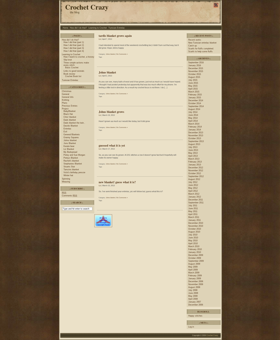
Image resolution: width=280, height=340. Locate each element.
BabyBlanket (70, 111)
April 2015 (193, 89)
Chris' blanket (70, 117)
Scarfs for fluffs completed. (201, 48)
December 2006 (195, 305)
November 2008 (195, 284)
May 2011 (192, 211)
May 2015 (193, 86)
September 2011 (196, 202)
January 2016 (194, 65)
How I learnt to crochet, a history (79, 57)
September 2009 (196, 261)
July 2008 (192, 290)
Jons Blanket (70, 143)
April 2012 (193, 191)
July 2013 (192, 147)
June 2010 (193, 237)
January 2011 (194, 220)
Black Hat (68, 114)
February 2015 (195, 94)
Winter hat (68, 175)
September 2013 (196, 141)
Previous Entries (69, 106)
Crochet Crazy (86, 7)
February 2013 (195, 162)
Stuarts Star (69, 166)
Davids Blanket (71, 126)
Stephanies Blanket (73, 163)
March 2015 (193, 91)
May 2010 (193, 240)
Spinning (66, 179)
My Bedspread (70, 152)
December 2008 (195, 281)
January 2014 (194, 129)
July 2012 (192, 182)
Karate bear (69, 146)
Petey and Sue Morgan (74, 155)
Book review (69, 74)
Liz (100, 39)
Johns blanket (70, 140)
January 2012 (194, 197)
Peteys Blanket (71, 158)
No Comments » (122, 54)
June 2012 (193, 185)
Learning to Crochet (97, 28)
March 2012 (193, 194)
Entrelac (67, 128)
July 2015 (192, 80)
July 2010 (192, 234)
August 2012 (194, 179)
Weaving (66, 181)
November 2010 (195, 226)
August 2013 (194, 144)
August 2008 (194, 287)
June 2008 (193, 293)
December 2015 (195, 68)
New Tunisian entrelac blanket (202, 43)
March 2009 (193, 272)
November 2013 (195, 135)
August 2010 (194, 232)
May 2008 (193, 296)
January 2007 (194, 302)
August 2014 (194, 109)
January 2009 (194, 278)
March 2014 (193, 124)
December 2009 (195, 255)
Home (65, 28)
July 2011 (192, 205)
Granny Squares (71, 137)
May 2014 (193, 118)
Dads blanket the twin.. (74, 123)
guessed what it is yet (112, 145)
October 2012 (194, 173)
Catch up (192, 45)
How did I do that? (78, 28)
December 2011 (195, 199)
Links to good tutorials (74, 71)
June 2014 (193, 115)
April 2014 (193, 121)
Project (65, 108)
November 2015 (195, 71)
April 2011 (193, 214)
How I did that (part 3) (74, 48)
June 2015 (193, 83)
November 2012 (195, 170)
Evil (65, 131)
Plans (64, 103)
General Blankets (72, 134)
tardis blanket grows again (115, 35)
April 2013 (193, 156)
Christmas (66, 91)
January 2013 (194, 164)
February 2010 (195, 249)
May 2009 (193, 267)
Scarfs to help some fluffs (200, 51)
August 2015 (194, 77)
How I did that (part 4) (74, 51)
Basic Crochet (71, 67)
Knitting (65, 100)
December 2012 (195, 167)
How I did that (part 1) (74, 42)
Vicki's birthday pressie (74, 172)
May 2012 (193, 188)
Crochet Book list (73, 76)
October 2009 (194, 258)
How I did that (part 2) (74, 45)
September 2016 (196, 62)
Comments (69, 195)
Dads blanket (70, 120)
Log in (191, 327)
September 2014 (196, 106)
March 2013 (193, 159)
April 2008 (193, 299)
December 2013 (195, 132)
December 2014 (195, 100)
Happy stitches (195, 316)
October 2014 (194, 103)
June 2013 (193, 150)
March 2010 (193, 246)
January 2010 (194, 252)
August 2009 (194, 264)
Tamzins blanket (71, 169)
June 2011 (193, 208)
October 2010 (194, 229)
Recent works (194, 40)
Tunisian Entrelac (116, 28)
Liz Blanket (69, 149)
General (65, 94)
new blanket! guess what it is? (117, 182)
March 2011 (193, 217)
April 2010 (193, 243)
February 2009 (195, 275)
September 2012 (196, 176)
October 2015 (194, 74)
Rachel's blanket (71, 161)
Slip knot (68, 60)
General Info (67, 97)
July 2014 (192, 112)
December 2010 (195, 223)
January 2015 (194, 97)
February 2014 (195, 126)
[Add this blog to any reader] (216, 7)
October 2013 (194, 138)
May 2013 (193, 153)
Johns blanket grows (111, 111)
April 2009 (193, 269)
